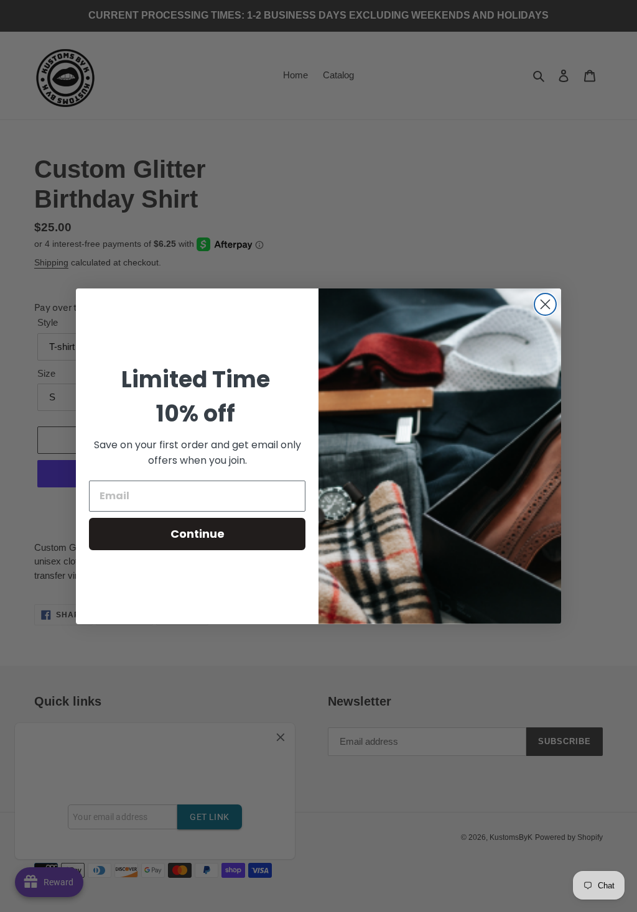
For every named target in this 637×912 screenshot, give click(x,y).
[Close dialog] (545, 304)
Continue (197, 533)
